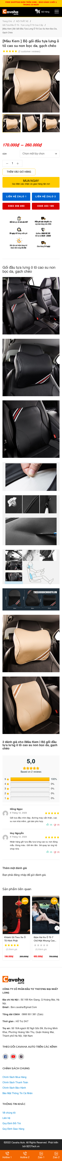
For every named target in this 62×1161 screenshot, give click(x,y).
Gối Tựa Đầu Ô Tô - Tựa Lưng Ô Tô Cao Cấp (22, 25)
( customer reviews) (29, 51)
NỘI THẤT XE (22, 21)
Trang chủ (7, 21)
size (4, 154)
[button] (57, 928)
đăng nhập (20, 875)
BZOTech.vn (32, 1146)
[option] (11, 123)
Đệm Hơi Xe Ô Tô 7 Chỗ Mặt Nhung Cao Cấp (44, 941)
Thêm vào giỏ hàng (19, 172)
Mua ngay (31, 182)
